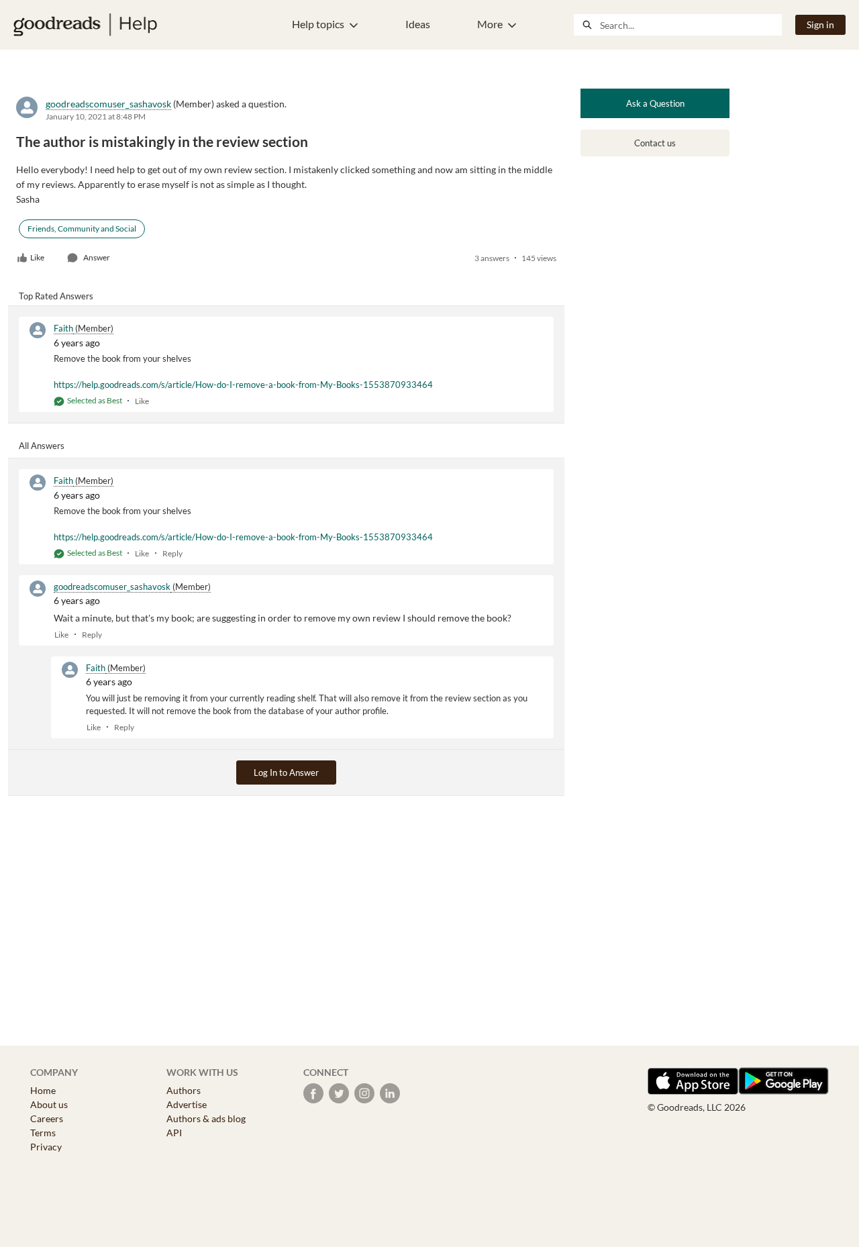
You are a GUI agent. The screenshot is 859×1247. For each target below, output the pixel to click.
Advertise (186, 1104)
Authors (183, 1090)
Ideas (417, 23)
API (174, 1132)
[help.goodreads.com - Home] (85, 24)
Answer (96, 257)
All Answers (41, 445)
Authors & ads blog (206, 1118)
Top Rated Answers (56, 296)
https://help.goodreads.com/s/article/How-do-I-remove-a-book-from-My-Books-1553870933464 (243, 384)
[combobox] (690, 25)
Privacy (46, 1146)
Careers (46, 1118)
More (490, 23)
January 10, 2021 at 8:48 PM (96, 116)
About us (49, 1104)
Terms (43, 1132)
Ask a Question (655, 103)
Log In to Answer (286, 772)
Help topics (318, 23)
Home (43, 1090)
